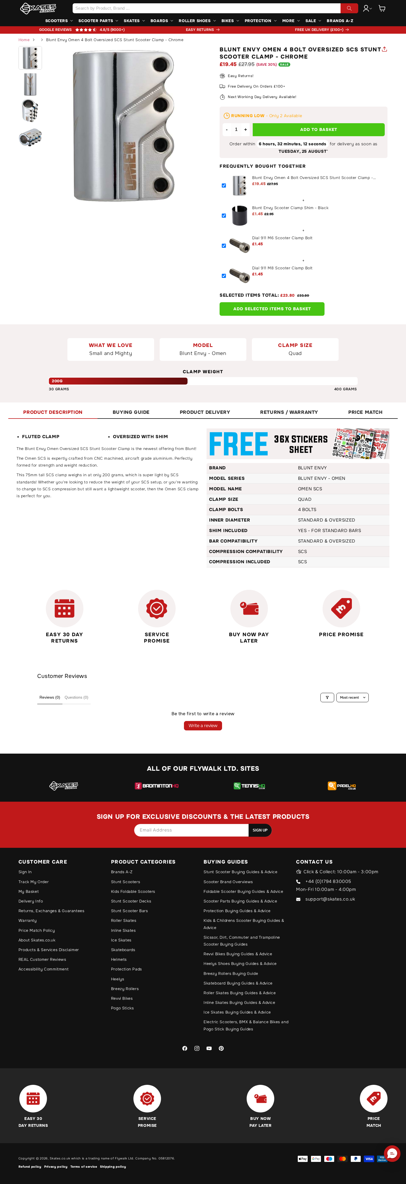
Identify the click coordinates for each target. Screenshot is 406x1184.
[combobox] (215, 8)
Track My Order (34, 881)
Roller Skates (123, 920)
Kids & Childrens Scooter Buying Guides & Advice (244, 924)
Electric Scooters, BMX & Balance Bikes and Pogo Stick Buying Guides (246, 1025)
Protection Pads (126, 969)
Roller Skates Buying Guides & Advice (240, 992)
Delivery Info (31, 901)
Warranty (28, 920)
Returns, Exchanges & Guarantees (52, 910)
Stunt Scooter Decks (131, 901)
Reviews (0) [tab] (49, 697)
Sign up (260, 830)
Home (24, 39)
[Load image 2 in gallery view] (30, 84)
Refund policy (30, 1167)
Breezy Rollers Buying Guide (231, 973)
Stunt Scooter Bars (129, 910)
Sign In (25, 871)
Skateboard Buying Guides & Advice (238, 983)
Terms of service (83, 1167)
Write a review (203, 725)
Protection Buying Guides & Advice (237, 910)
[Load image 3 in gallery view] (30, 111)
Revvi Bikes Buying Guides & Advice (238, 953)
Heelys (117, 979)
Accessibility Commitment (43, 969)
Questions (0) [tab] (76, 697)
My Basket (29, 891)
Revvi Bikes (122, 998)
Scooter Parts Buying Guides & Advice (240, 901)
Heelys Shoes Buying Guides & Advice (240, 963)
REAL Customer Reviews (42, 959)
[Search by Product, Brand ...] (349, 8)
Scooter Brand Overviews (228, 881)
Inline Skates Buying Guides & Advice (239, 1002)
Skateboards (123, 949)
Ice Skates (121, 940)
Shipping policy (113, 1167)
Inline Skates (123, 930)
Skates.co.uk (60, 1158)
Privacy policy (56, 1167)
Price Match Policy (37, 930)
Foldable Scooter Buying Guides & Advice (243, 891)
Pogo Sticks (122, 1008)
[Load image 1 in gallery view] (30, 58)
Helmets (119, 959)
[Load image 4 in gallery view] (30, 137)
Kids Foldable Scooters (133, 891)
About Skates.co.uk (37, 940)
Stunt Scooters (125, 881)
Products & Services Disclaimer (49, 949)
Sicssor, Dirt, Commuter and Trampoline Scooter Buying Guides (242, 941)
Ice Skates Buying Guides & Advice (237, 1012)
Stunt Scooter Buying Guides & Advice (241, 871)
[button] (381, 8)
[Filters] (327, 697)
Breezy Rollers (125, 988)
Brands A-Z (122, 871)
